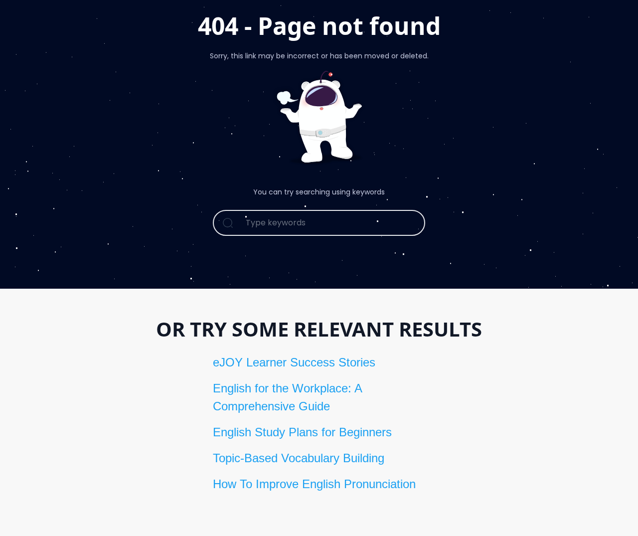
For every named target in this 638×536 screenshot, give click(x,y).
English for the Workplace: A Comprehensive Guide (287, 397)
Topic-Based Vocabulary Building (298, 458)
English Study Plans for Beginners (302, 432)
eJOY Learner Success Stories (294, 362)
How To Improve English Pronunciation (314, 484)
